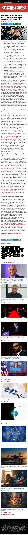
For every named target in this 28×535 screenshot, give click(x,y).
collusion (3, 253)
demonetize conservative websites (14, 104)
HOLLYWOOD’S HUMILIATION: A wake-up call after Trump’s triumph (13, 319)
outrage (10, 255)
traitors (18, 253)
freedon (3, 257)
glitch (3, 246)
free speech (17, 246)
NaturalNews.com (5, 235)
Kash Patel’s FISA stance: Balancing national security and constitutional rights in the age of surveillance (12, 358)
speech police (4, 255)
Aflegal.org (18, 233)
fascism (12, 246)
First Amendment (5, 248)
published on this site (12, 529)
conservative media (16, 255)
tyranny (16, 248)
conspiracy (21, 248)
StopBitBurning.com (8, 2)
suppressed (13, 253)
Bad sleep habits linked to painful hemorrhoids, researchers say (13, 488)
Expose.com (13, 233)
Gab (16, 23)
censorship (12, 248)
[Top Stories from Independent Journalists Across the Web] (14, 10)
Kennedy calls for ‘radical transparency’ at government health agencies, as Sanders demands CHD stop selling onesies (12, 280)
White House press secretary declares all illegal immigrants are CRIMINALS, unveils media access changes (13, 377)
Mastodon (5, 23)
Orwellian (8, 253)
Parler (10, 23)
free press (7, 246)
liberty (22, 255)
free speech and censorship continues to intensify (13, 224)
